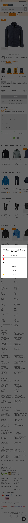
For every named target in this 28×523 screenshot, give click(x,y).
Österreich (14, 255)
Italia (14, 270)
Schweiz (14, 259)
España (14, 274)
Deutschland (14, 263)
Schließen (25, 246)
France (14, 266)
